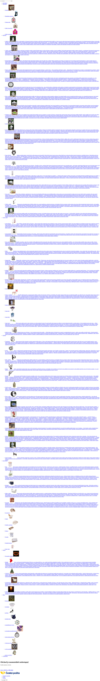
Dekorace (4, 35)
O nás (4, 676)
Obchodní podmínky (6, 675)
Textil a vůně (5, 217)
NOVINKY (5, 3)
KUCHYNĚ (5, 460)
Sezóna (4, 550)
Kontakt (4, 678)
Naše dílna (5, 4)
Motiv (4, 594)
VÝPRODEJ (5, 656)
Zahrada (4, 335)
